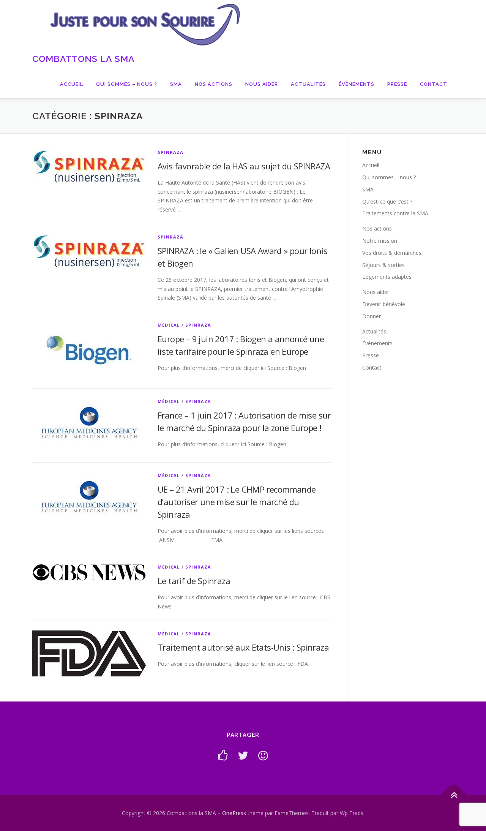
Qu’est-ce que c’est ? (387, 201)
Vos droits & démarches (391, 252)
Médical (169, 325)
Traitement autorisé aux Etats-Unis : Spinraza (243, 647)
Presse (397, 84)
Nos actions (213, 84)
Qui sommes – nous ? (126, 84)
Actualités (308, 84)
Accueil (71, 84)
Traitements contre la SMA (395, 213)
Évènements (356, 84)
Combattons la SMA (83, 59)
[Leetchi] (263, 755)
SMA (176, 84)
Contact (433, 84)
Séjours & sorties (383, 265)
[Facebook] (223, 755)
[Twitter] (243, 755)
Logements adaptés (387, 276)
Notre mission (379, 240)
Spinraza (171, 152)
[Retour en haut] (453, 795)
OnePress (234, 813)
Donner (371, 316)
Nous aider (261, 84)
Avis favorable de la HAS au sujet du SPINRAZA (244, 166)
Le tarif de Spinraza (194, 580)
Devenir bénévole (383, 304)
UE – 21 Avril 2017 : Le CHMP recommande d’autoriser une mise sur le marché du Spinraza (237, 501)
